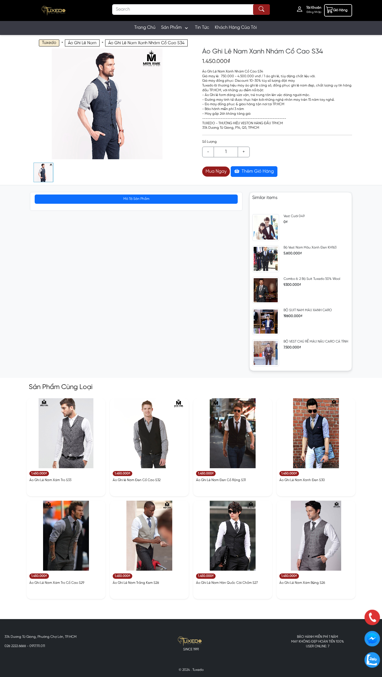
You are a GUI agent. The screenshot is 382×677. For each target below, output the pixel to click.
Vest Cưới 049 (294, 216)
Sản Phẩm (171, 27)
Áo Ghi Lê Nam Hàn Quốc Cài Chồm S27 (227, 583)
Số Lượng (209, 142)
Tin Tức (202, 27)
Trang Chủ (144, 27)
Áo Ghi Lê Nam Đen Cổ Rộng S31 (221, 480)
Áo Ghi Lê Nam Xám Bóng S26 (302, 583)
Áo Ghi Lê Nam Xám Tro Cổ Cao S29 (56, 583)
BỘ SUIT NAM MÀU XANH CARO (308, 310)
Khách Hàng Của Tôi (236, 27)
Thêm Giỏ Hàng (257, 171)
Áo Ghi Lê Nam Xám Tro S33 (50, 480)
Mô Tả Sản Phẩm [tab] (136, 199)
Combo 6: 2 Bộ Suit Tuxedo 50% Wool (312, 279)
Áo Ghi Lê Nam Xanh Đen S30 (302, 480)
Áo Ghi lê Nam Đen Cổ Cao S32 (137, 480)
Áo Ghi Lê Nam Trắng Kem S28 (136, 583)
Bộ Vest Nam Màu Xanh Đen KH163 (310, 247)
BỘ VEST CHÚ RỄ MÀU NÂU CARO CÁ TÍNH (316, 341)
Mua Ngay (216, 171)
